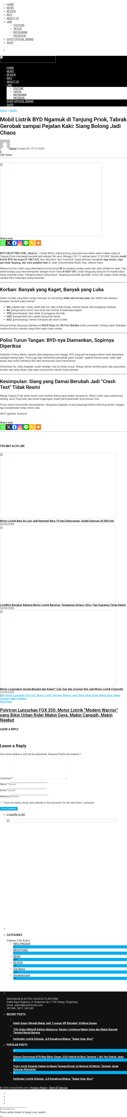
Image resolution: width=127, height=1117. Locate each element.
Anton (13, 148)
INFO (9, 15)
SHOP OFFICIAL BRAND (20, 39)
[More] (38, 243)
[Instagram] (20, 243)
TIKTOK (17, 28)
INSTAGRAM (20, 32)
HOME (10, 4)
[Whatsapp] (3, 243)
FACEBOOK (19, 35)
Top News (19, 968)
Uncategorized (21, 975)
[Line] (26, 243)
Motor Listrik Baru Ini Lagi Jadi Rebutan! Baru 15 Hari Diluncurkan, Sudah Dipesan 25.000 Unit (57, 520)
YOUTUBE (19, 25)
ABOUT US (13, 18)
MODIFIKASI (20, 950)
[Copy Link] (32, 243)
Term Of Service (58, 1087)
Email (4, 790)
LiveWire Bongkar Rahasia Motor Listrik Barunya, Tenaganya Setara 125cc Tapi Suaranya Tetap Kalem (63, 605)
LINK (9, 22)
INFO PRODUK (21, 943)
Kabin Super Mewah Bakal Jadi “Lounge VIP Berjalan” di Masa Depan (55, 1023)
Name (4, 784)
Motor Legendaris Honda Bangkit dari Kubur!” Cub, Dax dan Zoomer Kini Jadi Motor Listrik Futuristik (61, 689)
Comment (6, 778)
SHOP (10, 42)
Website (5, 796)
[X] (9, 243)
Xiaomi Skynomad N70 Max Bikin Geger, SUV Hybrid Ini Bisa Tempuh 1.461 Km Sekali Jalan (68, 1056)
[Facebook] (14, 243)
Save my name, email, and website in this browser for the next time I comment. (49, 802)
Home (3, 110)
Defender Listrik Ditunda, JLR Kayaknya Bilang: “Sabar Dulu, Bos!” (53, 1039)
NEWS (10, 8)
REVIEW (11, 11)
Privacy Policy (38, 1087)
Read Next (6, 701)
